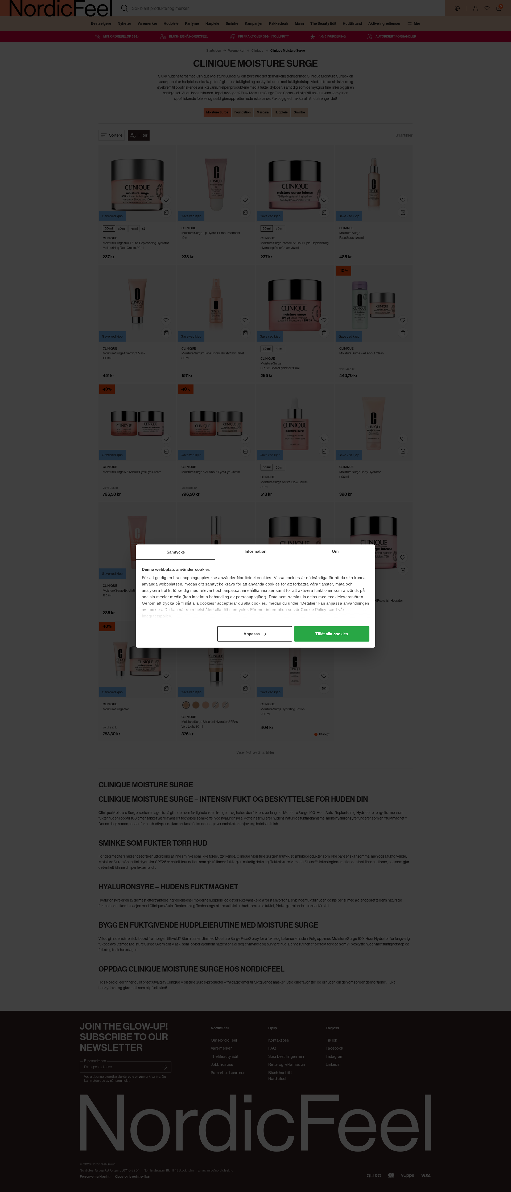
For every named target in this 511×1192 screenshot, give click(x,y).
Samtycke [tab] (176, 552)
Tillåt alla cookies (331, 633)
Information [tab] (255, 551)
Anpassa (252, 633)
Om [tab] (335, 551)
